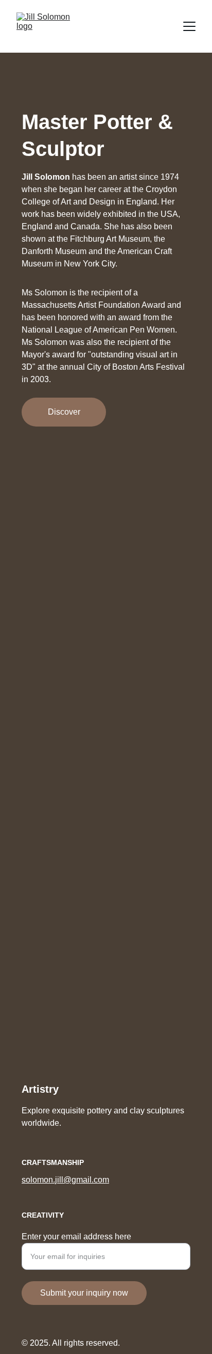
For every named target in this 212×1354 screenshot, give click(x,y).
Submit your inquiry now (84, 1292)
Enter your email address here (76, 1236)
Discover (64, 411)
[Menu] (189, 26)
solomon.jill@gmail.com (65, 1179)
